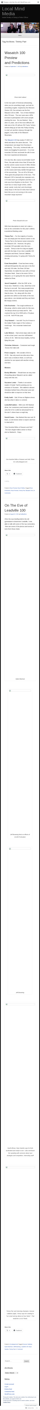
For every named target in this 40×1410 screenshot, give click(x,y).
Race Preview (13, 488)
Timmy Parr (22, 490)
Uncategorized (14, 1344)
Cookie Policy (6, 1402)
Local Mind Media (13, 11)
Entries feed (8, 1389)
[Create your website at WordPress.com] (20, 2)
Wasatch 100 (12, 140)
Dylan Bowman (9, 1346)
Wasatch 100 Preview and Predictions (17, 58)
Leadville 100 (24, 1346)
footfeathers (25, 66)
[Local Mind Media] (20, 27)
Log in (6, 1386)
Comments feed (9, 1391)
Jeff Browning (16, 1346)
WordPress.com (9, 1394)
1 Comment (19, 1349)
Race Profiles (21, 488)
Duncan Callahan (27, 1344)
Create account (9, 1384)
